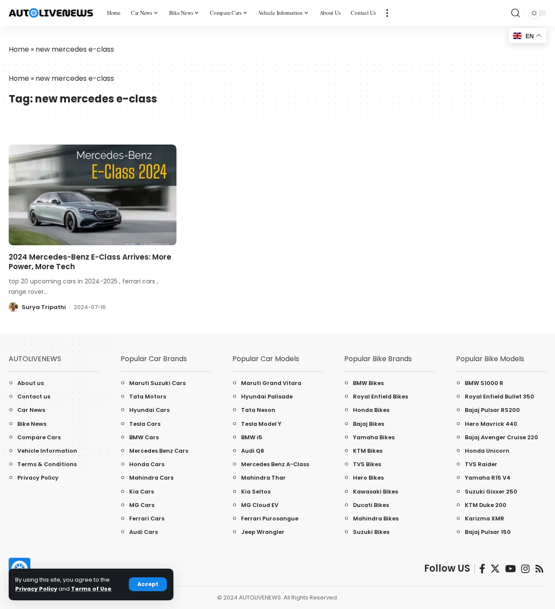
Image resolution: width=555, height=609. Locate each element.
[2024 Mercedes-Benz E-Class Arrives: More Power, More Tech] (92, 195)
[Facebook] (482, 569)
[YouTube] (510, 569)
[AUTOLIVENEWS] (51, 13)
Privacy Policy (36, 589)
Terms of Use (91, 589)
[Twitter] (495, 569)
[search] (515, 13)
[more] (387, 13)
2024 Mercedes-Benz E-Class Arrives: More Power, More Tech (90, 262)
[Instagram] (525, 569)
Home (19, 49)
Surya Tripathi (44, 307)
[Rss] (539, 569)
